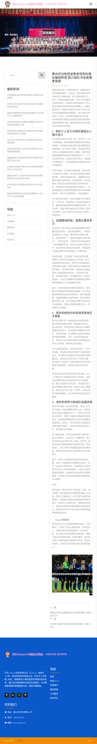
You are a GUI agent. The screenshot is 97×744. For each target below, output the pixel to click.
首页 (7, 35)
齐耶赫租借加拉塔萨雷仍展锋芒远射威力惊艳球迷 (25, 96)
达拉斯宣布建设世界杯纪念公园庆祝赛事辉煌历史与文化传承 (25, 168)
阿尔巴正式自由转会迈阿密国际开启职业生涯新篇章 (25, 141)
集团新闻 (11, 227)
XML (89, 740)
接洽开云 (11, 240)
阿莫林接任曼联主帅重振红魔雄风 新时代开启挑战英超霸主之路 (25, 123)
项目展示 (11, 221)
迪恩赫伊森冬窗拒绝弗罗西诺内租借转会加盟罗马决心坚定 (25, 159)
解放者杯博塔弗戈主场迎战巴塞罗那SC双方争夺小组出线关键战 (25, 195)
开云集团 (19, 740)
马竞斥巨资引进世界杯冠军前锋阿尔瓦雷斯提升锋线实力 (25, 105)
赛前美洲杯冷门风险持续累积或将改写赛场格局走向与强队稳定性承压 (25, 177)
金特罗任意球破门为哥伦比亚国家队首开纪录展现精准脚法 (25, 150)
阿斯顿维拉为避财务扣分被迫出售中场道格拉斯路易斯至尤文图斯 (25, 132)
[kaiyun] (44, 4)
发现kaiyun (11, 215)
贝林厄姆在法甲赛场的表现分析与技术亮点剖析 (25, 186)
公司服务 (11, 234)
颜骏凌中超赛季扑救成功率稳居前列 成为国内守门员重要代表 (25, 114)
